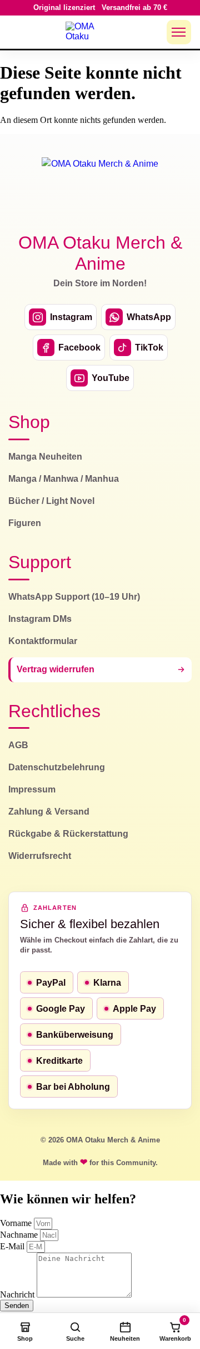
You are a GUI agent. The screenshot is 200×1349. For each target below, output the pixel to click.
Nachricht (18, 1294)
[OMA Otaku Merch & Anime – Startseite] (100, 188)
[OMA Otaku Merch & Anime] (87, 32)
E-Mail (13, 1246)
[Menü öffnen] (179, 32)
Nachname (20, 1234)
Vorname (17, 1223)
